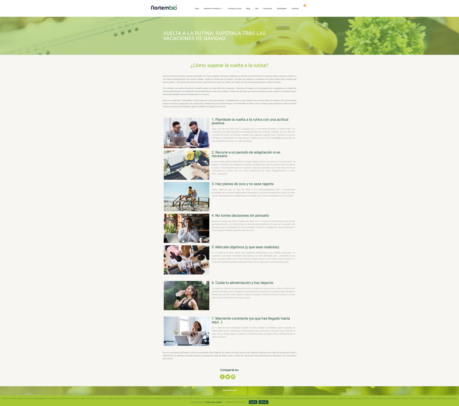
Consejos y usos (235, 8)
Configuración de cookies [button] (235, 402)
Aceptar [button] (253, 402)
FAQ (256, 8)
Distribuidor (282, 8)
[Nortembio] (164, 7)
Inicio (197, 8)
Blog (248, 8)
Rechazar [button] (263, 402)
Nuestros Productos (212, 8)
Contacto (295, 8)
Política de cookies (214, 402)
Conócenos (267, 8)
